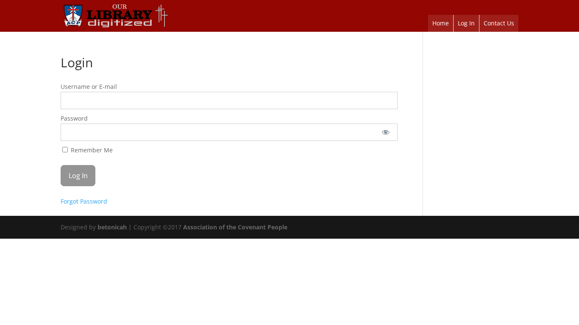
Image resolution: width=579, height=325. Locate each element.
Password (74, 118)
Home (440, 23)
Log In (466, 23)
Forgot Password (84, 201)
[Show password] (385, 132)
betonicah (112, 227)
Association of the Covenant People (235, 227)
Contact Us (499, 23)
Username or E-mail (89, 87)
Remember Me (91, 150)
